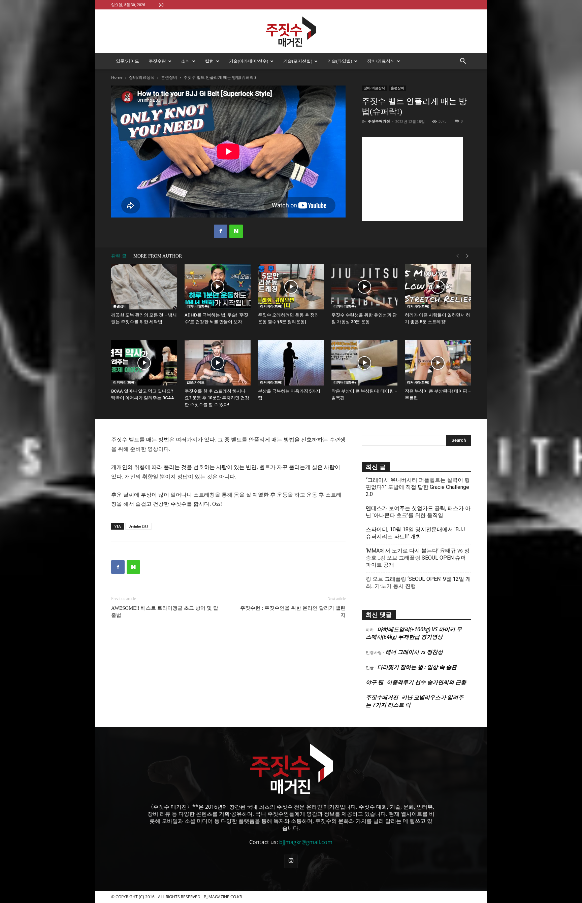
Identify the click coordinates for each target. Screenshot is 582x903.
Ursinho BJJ (138, 526)
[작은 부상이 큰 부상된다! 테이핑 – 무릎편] (438, 363)
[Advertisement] (412, 179)
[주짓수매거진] (291, 31)
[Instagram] (161, 4)
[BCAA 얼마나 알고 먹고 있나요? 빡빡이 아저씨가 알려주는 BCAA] (144, 363)
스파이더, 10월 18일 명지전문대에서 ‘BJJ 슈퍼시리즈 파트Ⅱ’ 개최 (415, 533)
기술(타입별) (339, 61)
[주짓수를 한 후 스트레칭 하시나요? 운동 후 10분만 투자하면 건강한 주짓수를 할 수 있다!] (218, 363)
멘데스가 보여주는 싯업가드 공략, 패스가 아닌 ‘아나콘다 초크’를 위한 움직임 (418, 512)
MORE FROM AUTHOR (157, 256)
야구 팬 (374, 682)
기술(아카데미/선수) (248, 61)
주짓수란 (157, 61)
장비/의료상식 (381, 61)
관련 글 (119, 256)
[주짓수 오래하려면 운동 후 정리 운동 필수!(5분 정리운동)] (291, 287)
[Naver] (236, 231)
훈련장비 (169, 77)
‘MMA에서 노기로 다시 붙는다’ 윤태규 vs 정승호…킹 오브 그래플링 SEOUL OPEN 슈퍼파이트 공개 (418, 557)
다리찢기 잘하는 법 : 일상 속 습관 (417, 667)
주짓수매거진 (379, 121)
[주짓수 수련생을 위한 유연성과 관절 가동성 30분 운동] (364, 287)
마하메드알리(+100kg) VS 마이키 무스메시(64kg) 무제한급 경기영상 (414, 633)
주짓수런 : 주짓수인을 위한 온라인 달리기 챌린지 (293, 611)
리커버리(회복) (198, 306)
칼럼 (209, 61)
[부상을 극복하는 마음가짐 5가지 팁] (291, 363)
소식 (185, 61)
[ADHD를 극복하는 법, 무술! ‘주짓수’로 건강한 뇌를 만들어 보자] (218, 287)
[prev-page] (457, 256)
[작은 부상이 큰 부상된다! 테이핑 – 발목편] (364, 363)
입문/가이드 (127, 61)
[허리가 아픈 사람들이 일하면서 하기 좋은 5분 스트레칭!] (438, 287)
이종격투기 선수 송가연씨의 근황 (426, 682)
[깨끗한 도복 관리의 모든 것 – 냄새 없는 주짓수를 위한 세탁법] (144, 287)
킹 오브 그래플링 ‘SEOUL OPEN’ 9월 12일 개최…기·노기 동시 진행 (418, 582)
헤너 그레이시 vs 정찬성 (414, 652)
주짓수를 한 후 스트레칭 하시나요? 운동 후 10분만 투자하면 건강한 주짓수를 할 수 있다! (217, 398)
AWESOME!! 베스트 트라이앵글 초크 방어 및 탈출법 (164, 611)
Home (117, 77)
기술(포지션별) (297, 61)
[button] (463, 61)
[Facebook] (220, 231)
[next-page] (467, 256)
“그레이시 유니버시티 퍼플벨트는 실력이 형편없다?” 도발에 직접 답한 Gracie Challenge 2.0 (418, 487)
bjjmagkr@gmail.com (305, 842)
